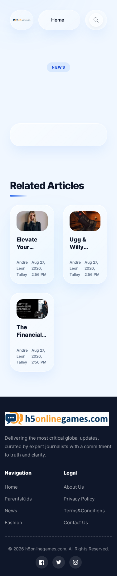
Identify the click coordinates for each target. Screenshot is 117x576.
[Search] (96, 20)
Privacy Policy (79, 499)
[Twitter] (58, 562)
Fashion (13, 522)
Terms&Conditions (84, 511)
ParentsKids (18, 499)
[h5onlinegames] (22, 20)
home (57, 20)
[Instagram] (75, 562)
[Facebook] (42, 562)
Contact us (76, 522)
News (11, 511)
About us (74, 487)
